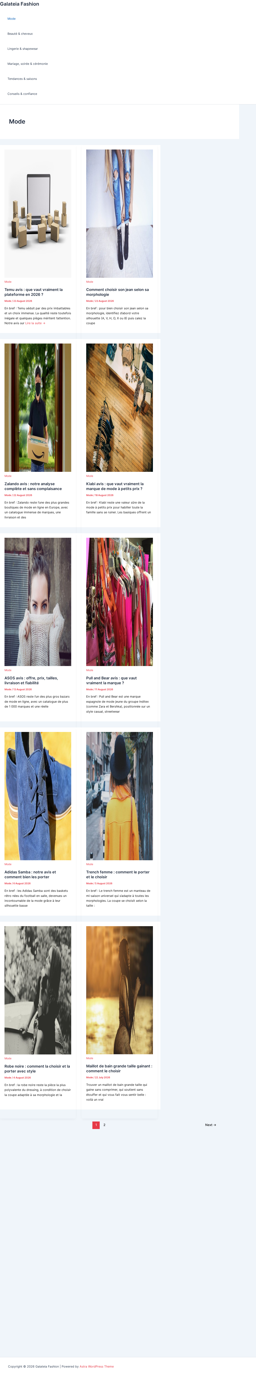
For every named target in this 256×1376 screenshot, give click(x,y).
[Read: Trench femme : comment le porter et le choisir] (119, 859)
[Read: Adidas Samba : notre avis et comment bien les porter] (37, 859)
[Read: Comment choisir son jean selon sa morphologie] (119, 277)
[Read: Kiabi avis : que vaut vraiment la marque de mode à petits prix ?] (119, 471)
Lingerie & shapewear (22, 49)
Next (210, 1125)
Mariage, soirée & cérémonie (27, 64)
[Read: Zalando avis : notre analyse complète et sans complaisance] (37, 471)
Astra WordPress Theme (97, 1366)
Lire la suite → (35, 323)
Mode (11, 18)
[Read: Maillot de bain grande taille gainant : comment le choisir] (119, 1053)
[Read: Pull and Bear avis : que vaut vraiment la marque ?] (119, 665)
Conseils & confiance (22, 94)
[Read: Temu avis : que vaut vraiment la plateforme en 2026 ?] (37, 277)
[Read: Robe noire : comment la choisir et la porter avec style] (37, 1053)
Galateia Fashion (19, 4)
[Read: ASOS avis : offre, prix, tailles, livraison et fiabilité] (37, 665)
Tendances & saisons (22, 79)
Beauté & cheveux (20, 33)
